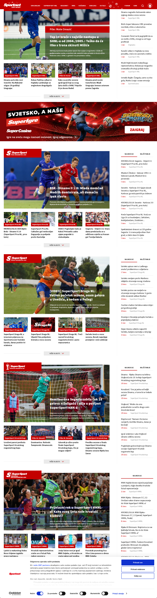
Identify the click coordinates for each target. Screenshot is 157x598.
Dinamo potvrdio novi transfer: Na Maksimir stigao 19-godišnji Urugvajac (13, 84)
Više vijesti (55, 96)
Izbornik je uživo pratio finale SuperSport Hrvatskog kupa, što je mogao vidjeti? (68, 446)
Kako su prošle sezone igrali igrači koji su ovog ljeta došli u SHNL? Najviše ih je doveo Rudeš (70, 84)
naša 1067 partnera (42, 565)
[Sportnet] (12, 5)
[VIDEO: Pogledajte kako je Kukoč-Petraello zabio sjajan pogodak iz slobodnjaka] (70, 219)
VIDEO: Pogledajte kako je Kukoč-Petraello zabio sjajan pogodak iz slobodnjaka (69, 233)
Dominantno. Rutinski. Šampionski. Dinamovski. (42, 444)
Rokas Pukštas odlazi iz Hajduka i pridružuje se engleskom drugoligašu (41, 83)
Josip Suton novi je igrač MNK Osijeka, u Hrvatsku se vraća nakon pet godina (70, 553)
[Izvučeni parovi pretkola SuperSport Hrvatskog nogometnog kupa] (16, 433)
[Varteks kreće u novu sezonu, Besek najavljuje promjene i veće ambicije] (98, 324)
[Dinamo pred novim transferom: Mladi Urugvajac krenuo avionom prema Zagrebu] (98, 70)
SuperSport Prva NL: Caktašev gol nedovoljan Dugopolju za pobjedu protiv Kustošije (42, 233)
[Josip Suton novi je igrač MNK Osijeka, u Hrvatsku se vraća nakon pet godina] (70, 541)
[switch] (62, 593)
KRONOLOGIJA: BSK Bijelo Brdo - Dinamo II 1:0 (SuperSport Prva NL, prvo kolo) (15, 233)
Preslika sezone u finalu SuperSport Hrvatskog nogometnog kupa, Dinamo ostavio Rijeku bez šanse (97, 448)
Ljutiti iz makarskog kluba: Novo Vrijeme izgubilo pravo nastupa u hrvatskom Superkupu (15, 554)
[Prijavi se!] (150, 5)
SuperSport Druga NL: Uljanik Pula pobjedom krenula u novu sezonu (41, 337)
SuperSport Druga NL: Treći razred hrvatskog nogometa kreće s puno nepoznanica (70, 338)
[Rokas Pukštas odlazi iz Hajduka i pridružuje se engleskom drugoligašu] (43, 70)
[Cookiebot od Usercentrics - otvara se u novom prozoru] (15, 593)
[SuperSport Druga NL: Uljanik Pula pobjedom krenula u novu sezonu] (43, 324)
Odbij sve (138, 576)
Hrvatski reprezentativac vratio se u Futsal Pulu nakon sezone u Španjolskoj (42, 554)
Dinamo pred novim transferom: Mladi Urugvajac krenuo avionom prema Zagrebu (97, 84)
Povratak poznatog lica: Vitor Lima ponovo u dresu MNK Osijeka (97, 553)
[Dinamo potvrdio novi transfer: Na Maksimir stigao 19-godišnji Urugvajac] (16, 70)
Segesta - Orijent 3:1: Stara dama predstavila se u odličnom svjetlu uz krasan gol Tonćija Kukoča (98, 233)
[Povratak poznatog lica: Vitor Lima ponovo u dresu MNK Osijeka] (98, 541)
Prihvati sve (138, 563)
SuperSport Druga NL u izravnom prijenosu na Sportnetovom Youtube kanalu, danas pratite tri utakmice (14, 340)
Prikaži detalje (118, 593)
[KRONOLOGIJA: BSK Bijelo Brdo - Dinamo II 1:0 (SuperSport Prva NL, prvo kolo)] (16, 219)
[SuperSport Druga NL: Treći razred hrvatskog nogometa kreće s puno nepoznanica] (70, 324)
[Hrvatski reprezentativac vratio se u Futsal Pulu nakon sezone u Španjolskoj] (43, 541)
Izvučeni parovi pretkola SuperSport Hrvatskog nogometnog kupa (14, 445)
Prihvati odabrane (138, 569)
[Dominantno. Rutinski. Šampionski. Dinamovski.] (43, 433)
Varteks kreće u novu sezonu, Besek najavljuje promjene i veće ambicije (96, 337)
